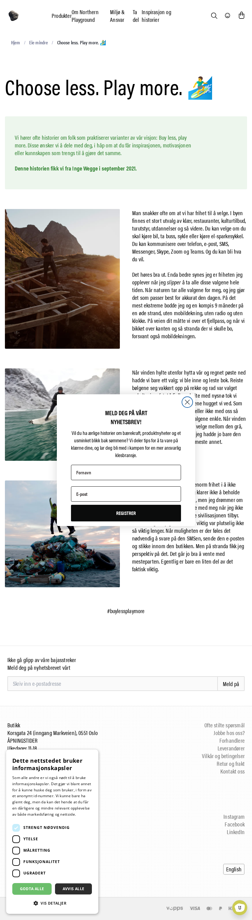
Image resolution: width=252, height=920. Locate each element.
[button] (52, 903)
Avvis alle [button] (74, 888)
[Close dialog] (187, 402)
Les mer (84, 814)
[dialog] (52, 831)
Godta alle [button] (32, 888)
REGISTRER (126, 512)
